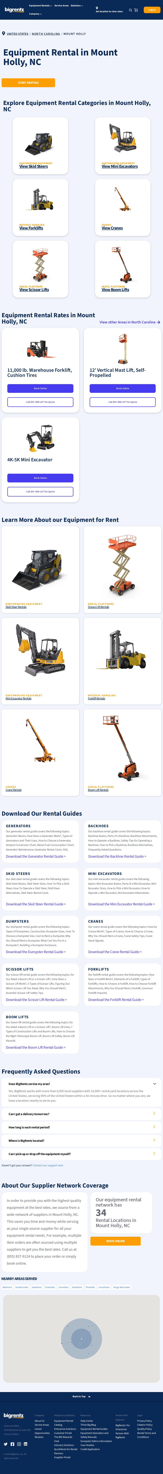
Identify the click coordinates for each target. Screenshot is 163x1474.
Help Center (87, 1421)
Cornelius (63, 1287)
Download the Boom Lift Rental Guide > (36, 1047)
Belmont (7, 1287)
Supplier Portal (62, 1457)
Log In (152, 10)
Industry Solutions (64, 1445)
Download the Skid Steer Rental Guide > (36, 904)
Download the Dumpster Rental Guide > (36, 952)
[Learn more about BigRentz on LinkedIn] (26, 1444)
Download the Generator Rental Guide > (36, 856)
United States (17, 34)
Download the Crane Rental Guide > (115, 952)
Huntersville (21, 1287)
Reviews (39, 1437)
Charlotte (50, 1287)
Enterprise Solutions (65, 1429)
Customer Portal (63, 1433)
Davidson (77, 1287)
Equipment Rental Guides (94, 1429)
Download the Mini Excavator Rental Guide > (121, 904)
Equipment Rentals (39, 5)
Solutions (76, 5)
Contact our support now (48, 1165)
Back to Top (79, 1396)
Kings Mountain (121, 1287)
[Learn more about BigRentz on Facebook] (12, 1444)
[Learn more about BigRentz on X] (6, 1444)
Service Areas (61, 5)
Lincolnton (104, 1287)
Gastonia (36, 1287)
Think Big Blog (88, 1425)
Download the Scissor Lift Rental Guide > (36, 1000)
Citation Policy (144, 1425)
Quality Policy (144, 1429)
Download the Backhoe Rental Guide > (117, 856)
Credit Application (90, 1449)
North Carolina (46, 34)
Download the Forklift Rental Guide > (116, 1000)
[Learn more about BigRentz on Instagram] (19, 1444)
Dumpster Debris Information (96, 1441)
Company (34, 14)
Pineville (90, 1287)
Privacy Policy (144, 1421)
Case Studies (87, 1445)
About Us (39, 1421)
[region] (81, 1339)
